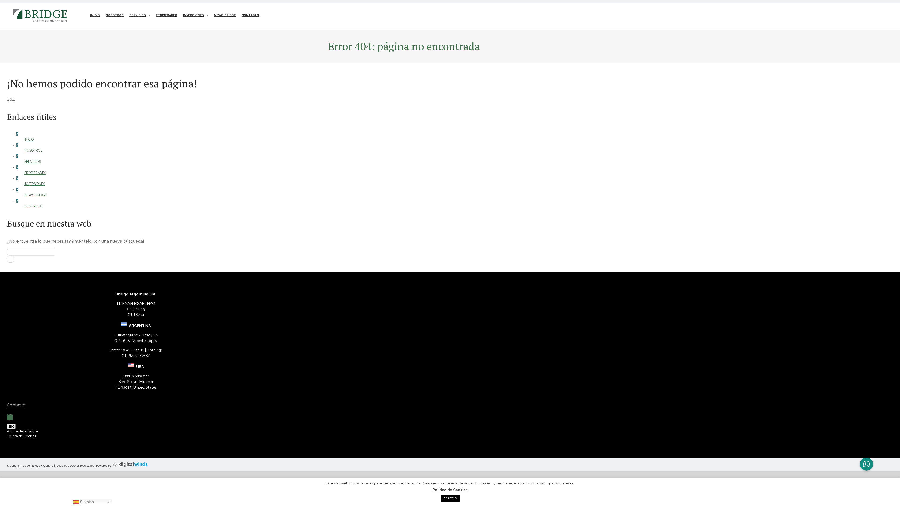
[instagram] (9, 417)
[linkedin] (10, 417)
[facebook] (7, 417)
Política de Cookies (450, 490)
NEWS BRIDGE (35, 195)
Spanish (86, 502)
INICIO (29, 139)
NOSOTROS (33, 150)
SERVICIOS (32, 162)
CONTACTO (33, 206)
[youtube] (12, 417)
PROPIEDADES (35, 173)
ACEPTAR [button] (450, 498)
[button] (866, 464)
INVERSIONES (34, 184)
